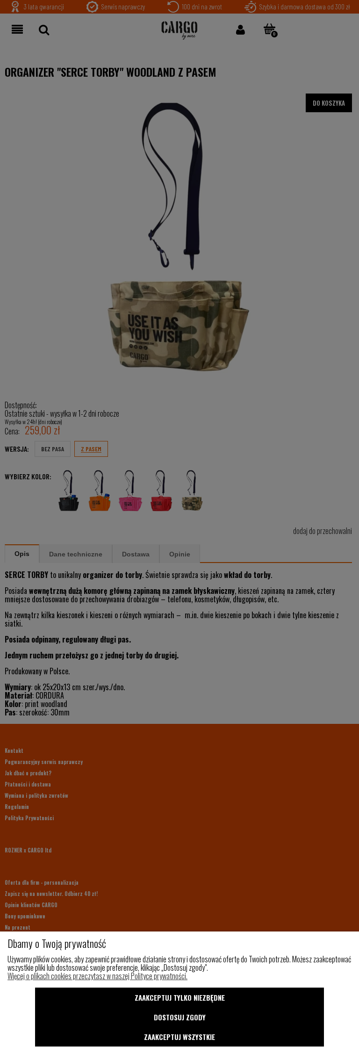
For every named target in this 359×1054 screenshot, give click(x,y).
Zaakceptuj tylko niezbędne (180, 997)
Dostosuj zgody (180, 1017)
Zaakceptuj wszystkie (179, 1037)
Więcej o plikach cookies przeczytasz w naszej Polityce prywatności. (97, 976)
